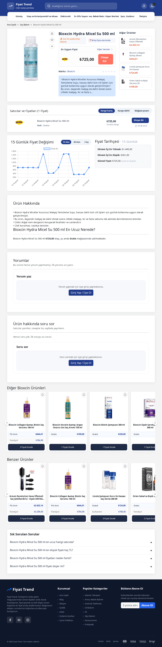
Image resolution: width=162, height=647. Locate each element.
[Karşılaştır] (52, 46)
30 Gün (77, 142)
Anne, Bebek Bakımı (96, 16)
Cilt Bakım (89, 607)
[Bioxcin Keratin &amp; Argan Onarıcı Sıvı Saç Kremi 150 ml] (67, 407)
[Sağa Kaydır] (155, 422)
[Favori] (52, 40)
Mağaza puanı (142, 110)
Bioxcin (71, 71)
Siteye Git (104, 59)
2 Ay (86, 142)
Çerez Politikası (66, 620)
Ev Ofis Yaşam (81, 16)
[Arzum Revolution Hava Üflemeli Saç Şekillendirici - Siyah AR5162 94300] (26, 479)
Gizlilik (62, 607)
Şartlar (116, 641)
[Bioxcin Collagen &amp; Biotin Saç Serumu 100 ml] (26, 407)
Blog (61, 599)
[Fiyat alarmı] (52, 33)
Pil (86, 612)
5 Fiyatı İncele (26, 518)
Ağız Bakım (90, 616)
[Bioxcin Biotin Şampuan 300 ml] (109, 407)
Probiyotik (89, 624)
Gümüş (19, 16)
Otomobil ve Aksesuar (50, 16)
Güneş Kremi (91, 620)
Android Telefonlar (93, 603)
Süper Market (112, 16)
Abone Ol (147, 605)
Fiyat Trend (23, 589)
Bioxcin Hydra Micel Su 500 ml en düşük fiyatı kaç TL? (81, 550)
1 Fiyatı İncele (67, 447)
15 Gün (66, 142)
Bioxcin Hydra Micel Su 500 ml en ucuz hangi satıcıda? (81, 542)
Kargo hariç (107, 110)
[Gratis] (65, 59)
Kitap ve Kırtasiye (34, 16)
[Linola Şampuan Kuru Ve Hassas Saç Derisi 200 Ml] (109, 479)
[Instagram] (28, 620)
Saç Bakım (24, 24)
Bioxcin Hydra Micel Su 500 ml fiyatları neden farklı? (81, 558)
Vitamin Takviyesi (92, 595)
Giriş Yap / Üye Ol (81, 292)
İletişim (143, 16)
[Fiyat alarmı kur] (42, 394)
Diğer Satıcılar (103, 49)
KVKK (61, 612)
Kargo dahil (124, 110)
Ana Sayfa (11, 24)
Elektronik (65, 16)
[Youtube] (19, 620)
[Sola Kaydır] (7, 422)
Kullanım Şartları (67, 616)
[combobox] (81, 6)
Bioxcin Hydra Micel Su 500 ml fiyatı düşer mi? (81, 566)
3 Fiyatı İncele (26, 447)
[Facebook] (10, 620)
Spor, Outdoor (127, 16)
